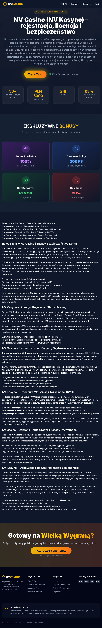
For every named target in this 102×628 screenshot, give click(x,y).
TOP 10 (63, 4)
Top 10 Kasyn (33, 581)
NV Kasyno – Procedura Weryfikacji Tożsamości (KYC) (28, 232)
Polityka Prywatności (61, 588)
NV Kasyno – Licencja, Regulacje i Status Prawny (25, 226)
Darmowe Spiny (33, 588)
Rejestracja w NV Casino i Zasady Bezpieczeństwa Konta (28, 223)
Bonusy (74, 4)
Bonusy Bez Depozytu (36, 585)
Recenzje (86, 4)
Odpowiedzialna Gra (61, 585)
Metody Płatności (34, 592)
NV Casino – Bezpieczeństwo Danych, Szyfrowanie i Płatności (31, 229)
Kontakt (56, 581)
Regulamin (57, 592)
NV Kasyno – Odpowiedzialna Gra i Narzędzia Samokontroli (30, 238)
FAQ (97, 4)
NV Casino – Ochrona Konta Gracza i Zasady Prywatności (29, 235)
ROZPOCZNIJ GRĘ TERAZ (51, 550)
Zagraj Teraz (35, 74)
